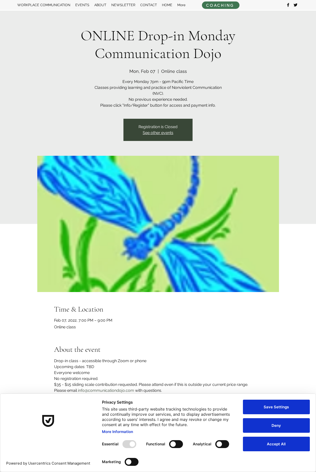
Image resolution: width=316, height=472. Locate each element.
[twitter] (295, 4)
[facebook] (288, 4)
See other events (158, 132)
